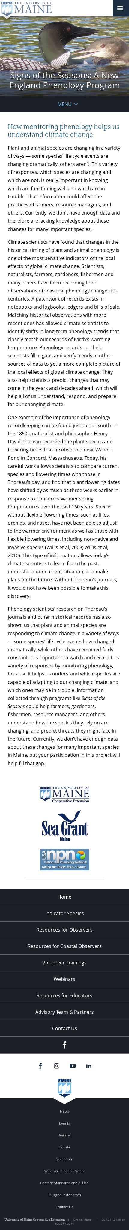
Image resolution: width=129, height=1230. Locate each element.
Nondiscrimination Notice (65, 1171)
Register (64, 1135)
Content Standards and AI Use (64, 1182)
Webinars (64, 979)
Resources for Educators (64, 995)
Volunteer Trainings (64, 962)
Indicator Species (64, 913)
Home (64, 897)
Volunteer (64, 1159)
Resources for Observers (65, 929)
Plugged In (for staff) (65, 1194)
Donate (64, 1147)
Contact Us (64, 1028)
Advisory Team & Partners (64, 1012)
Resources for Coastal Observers (65, 946)
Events (64, 1123)
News (64, 1111)
